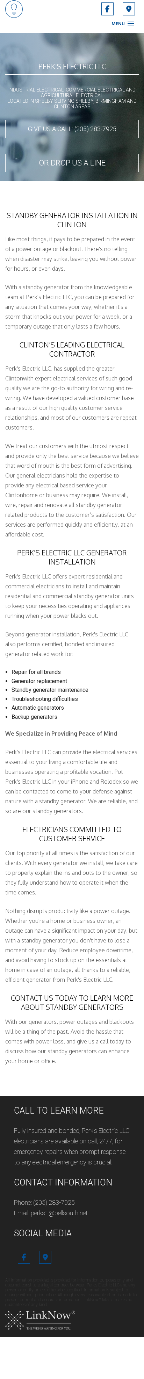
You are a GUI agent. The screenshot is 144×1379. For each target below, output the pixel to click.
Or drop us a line (72, 162)
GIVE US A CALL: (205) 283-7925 (72, 129)
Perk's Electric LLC (72, 66)
